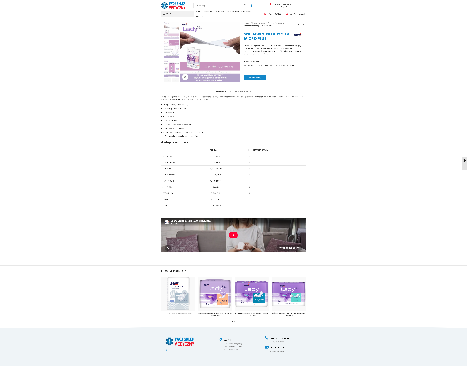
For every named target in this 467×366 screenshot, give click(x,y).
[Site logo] (173, 5)
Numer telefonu (279, 338)
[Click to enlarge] (185, 77)
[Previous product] (298, 24)
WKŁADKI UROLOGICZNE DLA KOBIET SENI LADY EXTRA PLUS (252, 314)
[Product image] (178, 294)
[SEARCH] (245, 5)
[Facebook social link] (251, 5)
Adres (227, 340)
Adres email (277, 347)
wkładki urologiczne (286, 65)
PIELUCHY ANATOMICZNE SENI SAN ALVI (178, 313)
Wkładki (271, 23)
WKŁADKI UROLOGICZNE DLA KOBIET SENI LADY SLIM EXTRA (288, 314)
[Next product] (303, 24)
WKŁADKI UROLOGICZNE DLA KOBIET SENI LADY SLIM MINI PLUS (215, 314)
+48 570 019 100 (274, 14)
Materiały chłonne (258, 23)
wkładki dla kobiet (270, 65)
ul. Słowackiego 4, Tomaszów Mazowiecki (289, 5)
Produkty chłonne (255, 65)
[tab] (220, 90)
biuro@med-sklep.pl (297, 14)
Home (246, 23)
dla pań (279, 23)
